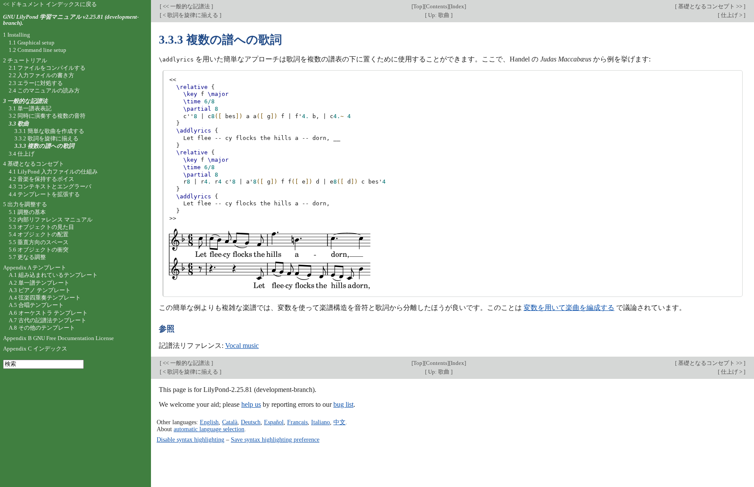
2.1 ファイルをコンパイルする (47, 68)
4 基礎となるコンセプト (33, 163)
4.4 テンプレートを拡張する (44, 194)
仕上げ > (732, 15)
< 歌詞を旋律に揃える (190, 15)
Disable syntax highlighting (190, 439)
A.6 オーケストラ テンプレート (48, 313)
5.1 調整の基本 (27, 212)
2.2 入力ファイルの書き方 (41, 75)
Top (417, 6)
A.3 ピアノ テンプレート (40, 290)
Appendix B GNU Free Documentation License (58, 338)
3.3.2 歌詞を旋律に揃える (46, 138)
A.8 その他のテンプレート (42, 327)
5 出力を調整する (25, 204)
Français (297, 422)
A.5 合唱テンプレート (36, 305)
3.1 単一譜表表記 (30, 108)
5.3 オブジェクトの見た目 (41, 227)
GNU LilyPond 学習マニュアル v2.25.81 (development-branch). (71, 20)
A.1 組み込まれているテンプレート (53, 275)
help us (251, 404)
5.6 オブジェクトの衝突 (39, 249)
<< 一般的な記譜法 (186, 6)
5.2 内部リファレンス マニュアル (51, 219)
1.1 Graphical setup (32, 42)
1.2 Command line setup (37, 50)
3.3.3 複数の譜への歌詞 (44, 146)
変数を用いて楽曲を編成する (569, 307)
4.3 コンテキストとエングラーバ (50, 186)
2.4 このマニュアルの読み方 (44, 90)
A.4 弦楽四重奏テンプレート (45, 297)
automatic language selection (209, 429)
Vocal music (242, 345)
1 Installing (16, 34)
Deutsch (250, 422)
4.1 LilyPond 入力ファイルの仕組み (53, 171)
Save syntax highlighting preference (275, 439)
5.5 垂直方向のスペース (39, 242)
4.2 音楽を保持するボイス (41, 179)
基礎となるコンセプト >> (710, 6)
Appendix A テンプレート (34, 267)
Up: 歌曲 (439, 15)
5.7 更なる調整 (27, 257)
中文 (339, 422)
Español (274, 422)
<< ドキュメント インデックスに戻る (50, 4)
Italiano (320, 422)
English (209, 422)
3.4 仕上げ (21, 153)
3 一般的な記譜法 (25, 101)
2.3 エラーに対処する (36, 83)
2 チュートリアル (25, 60)
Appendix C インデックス (35, 348)
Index (457, 6)
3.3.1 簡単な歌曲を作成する (49, 131)
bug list (343, 404)
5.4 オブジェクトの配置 (39, 234)
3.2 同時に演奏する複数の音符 (47, 115)
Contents (436, 6)
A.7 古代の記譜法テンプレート (47, 320)
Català (229, 422)
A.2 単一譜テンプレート (39, 282)
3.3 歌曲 (19, 123)
